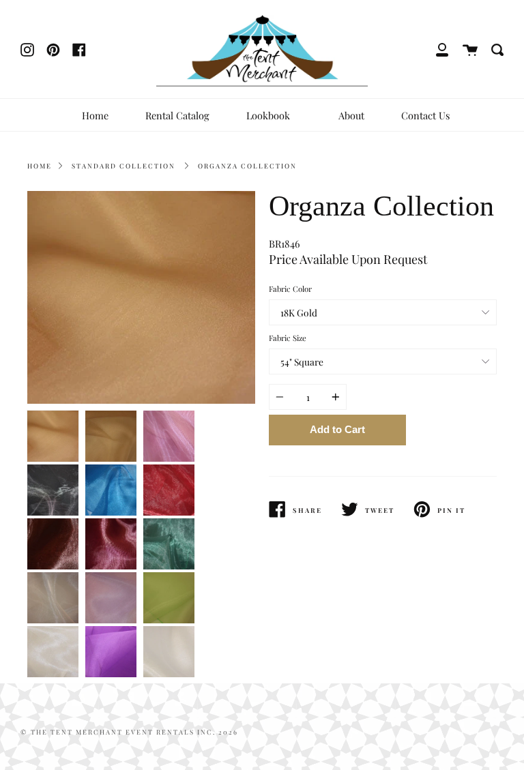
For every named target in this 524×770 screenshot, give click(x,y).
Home (95, 115)
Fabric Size (287, 338)
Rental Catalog (177, 115)
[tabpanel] (141, 297)
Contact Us (425, 115)
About (351, 115)
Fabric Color (290, 289)
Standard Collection (123, 166)
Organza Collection (247, 166)
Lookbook (269, 115)
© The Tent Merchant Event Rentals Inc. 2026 (129, 732)
